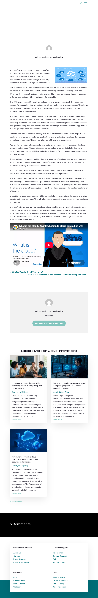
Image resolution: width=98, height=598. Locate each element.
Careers (16, 556)
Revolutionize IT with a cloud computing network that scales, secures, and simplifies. (25, 459)
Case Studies (19, 580)
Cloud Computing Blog (35, 35)
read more (16, 419)
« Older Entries (17, 501)
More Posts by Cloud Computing (49, 323)
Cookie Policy (58, 584)
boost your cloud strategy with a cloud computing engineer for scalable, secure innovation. (69, 385)
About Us (17, 553)
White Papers (19, 584)
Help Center (58, 553)
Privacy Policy (59, 577)
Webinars (17, 587)
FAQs (55, 559)
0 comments (69, 35)
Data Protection (59, 587)
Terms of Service (60, 580)
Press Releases (19, 559)
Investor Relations (21, 562)
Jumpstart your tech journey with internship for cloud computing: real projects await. (27, 385)
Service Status (59, 562)
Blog (61, 35)
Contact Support (60, 556)
